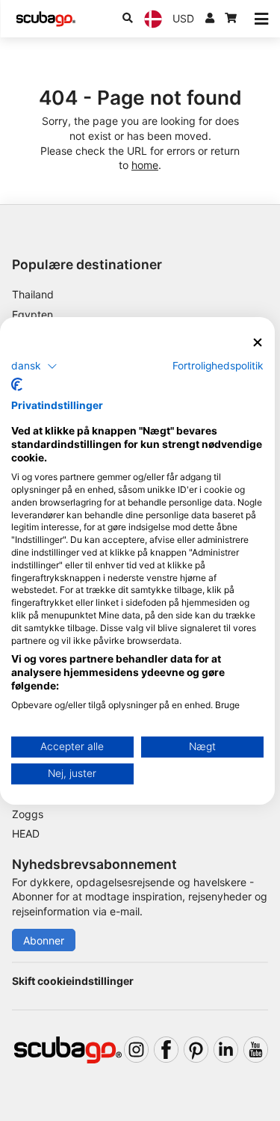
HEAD (26, 833)
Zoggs (27, 814)
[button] (34, 366)
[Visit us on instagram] (136, 1049)
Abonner (43, 940)
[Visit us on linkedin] (226, 1049)
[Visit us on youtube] (255, 1049)
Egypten (32, 314)
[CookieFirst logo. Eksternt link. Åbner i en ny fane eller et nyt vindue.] (16, 384)
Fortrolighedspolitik (218, 366)
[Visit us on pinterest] (196, 1049)
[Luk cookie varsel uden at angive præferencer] (258, 342)
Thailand (33, 294)
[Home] (45, 19)
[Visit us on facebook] (166, 1049)
